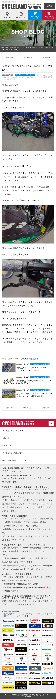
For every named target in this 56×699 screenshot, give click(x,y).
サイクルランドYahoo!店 (12, 453)
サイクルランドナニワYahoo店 (14, 461)
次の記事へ (46, 57)
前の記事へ (9, 57)
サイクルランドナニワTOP (10, 47)
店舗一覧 (5, 438)
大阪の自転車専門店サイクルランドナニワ (30, 695)
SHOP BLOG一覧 (29, 47)
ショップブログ (8, 446)
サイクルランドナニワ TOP (12, 431)
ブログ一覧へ (28, 57)
